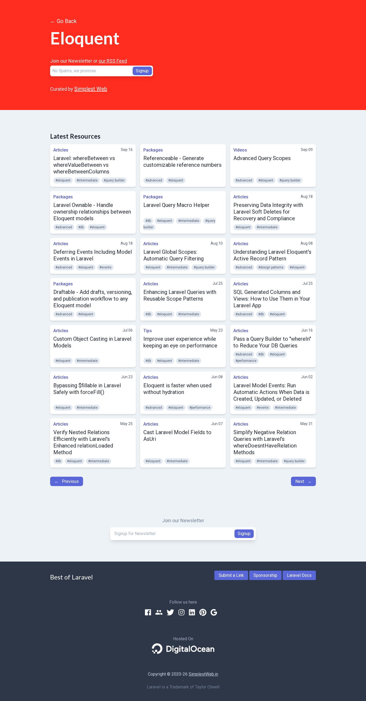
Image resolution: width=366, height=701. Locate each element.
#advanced (153, 180)
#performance (246, 361)
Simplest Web (90, 89)
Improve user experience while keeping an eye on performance (180, 342)
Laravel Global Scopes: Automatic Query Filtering (173, 255)
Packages (153, 150)
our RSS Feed (113, 61)
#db (81, 227)
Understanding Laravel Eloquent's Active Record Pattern (272, 255)
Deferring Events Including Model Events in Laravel (92, 255)
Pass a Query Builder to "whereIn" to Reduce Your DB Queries (272, 342)
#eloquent (62, 180)
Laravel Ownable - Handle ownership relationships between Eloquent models (92, 212)
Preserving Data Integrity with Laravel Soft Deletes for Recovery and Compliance (268, 212)
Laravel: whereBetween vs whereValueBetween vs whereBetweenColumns (84, 165)
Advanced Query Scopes (262, 158)
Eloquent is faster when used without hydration (177, 388)
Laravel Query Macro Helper (176, 205)
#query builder (114, 180)
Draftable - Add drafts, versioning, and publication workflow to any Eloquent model (92, 299)
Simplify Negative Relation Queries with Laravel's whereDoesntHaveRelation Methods (265, 442)
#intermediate (87, 180)
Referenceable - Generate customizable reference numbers (182, 161)
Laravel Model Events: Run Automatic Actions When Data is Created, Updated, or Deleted (271, 392)
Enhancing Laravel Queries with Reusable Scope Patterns (179, 295)
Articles (60, 150)
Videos (240, 150)
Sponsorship (265, 575)
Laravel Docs (299, 575)
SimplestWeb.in (203, 674)
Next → (303, 481)
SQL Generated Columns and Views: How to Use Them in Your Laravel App (271, 299)
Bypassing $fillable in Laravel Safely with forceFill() (87, 388)
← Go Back (63, 21)
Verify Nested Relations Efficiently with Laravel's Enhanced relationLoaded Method (83, 442)
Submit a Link (231, 575)
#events (105, 267)
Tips (147, 330)
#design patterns (270, 267)
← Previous (66, 481)
